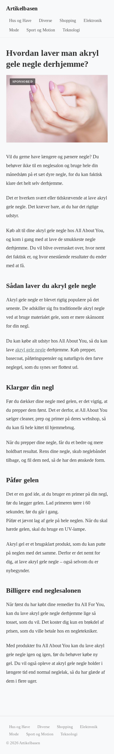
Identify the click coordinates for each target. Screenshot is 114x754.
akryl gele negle (30, 349)
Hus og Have (20, 20)
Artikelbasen (22, 8)
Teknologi (71, 30)
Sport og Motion (40, 30)
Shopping (68, 20)
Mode (14, 30)
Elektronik (93, 20)
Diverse (45, 20)
